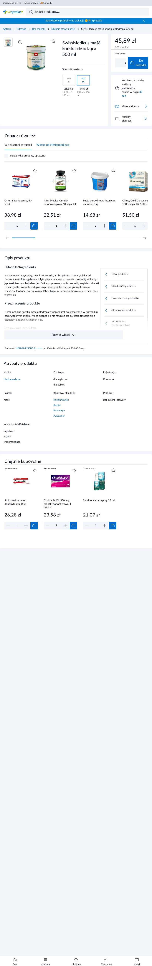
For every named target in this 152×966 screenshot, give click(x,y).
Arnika (57, 405)
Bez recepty (38, 29)
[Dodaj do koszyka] (34, 226)
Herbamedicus (12, 379)
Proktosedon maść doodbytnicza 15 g (15, 502)
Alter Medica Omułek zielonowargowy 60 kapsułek (60, 202)
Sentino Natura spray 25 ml (99, 500)
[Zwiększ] (26, 226)
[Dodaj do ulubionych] (53, 41)
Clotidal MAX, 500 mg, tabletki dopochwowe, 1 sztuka (57, 504)
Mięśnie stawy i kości (63, 29)
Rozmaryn (59, 410)
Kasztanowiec (61, 400)
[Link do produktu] (21, 199)
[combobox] (87, 12)
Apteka (7, 29)
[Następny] (145, 238)
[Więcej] (145, 119)
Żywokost (59, 416)
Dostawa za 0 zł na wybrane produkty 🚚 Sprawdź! (27, 3)
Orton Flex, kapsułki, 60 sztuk (18, 202)
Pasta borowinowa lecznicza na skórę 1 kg (99, 202)
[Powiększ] (20, 42)
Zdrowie (21, 29)
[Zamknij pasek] (144, 20)
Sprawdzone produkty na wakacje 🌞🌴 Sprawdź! (73, 20)
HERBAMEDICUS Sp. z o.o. (29, 348)
